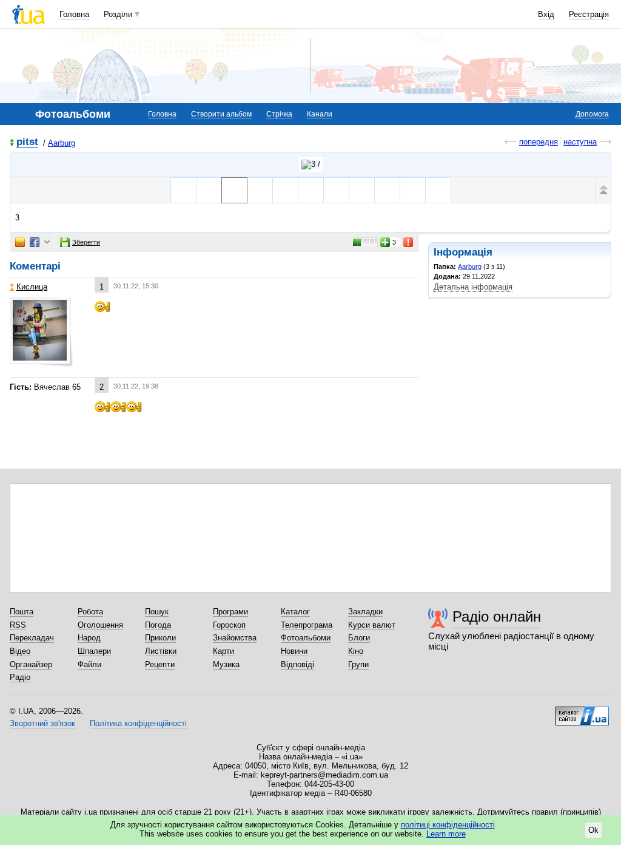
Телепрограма (306, 625)
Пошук (157, 611)
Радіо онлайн (496, 616)
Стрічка (279, 114)
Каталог (295, 611)
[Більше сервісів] (47, 242)
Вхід (546, 14)
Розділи (118, 14)
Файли (89, 664)
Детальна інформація (473, 286)
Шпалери (94, 651)
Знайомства (235, 637)
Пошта (21, 611)
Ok (593, 830)
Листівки (160, 651)
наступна (580, 141)
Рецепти (160, 664)
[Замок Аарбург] (183, 190)
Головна (74, 14)
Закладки (365, 611)
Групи (358, 664)
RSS (18, 625)
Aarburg (61, 143)
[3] (234, 190)
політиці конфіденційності (448, 824)
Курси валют (371, 625)
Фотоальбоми (306, 637)
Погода (158, 625)
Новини (294, 651)
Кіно (355, 651)
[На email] (20, 242)
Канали (319, 114)
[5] (285, 190)
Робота (90, 611)
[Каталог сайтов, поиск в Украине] (582, 711)
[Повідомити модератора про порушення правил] (408, 242)
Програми (230, 611)
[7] (336, 190)
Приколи (160, 637)
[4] (260, 190)
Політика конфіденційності (138, 723)
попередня (538, 141)
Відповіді (297, 664)
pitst (27, 142)
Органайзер (31, 664)
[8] (362, 190)
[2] (209, 190)
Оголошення (100, 625)
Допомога (592, 114)
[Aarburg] (311, 164)
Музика (226, 664)
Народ (89, 637)
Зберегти (86, 242)
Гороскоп (229, 625)
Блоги (359, 637)
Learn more (446, 833)
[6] (311, 190)
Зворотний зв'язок (42, 723)
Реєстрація (589, 14)
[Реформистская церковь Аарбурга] (387, 190)
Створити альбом (221, 114)
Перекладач (32, 637)
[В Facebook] (34, 242)
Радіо (20, 677)
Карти (223, 651)
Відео (20, 651)
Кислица (31, 286)
